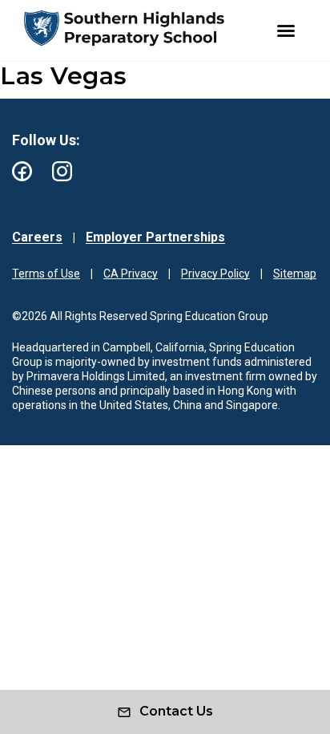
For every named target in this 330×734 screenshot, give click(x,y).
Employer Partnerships (155, 237)
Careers (37, 237)
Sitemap (294, 273)
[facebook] (22, 171)
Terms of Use (46, 273)
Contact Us (176, 711)
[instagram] (62, 171)
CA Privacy (130, 273)
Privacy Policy (215, 273)
